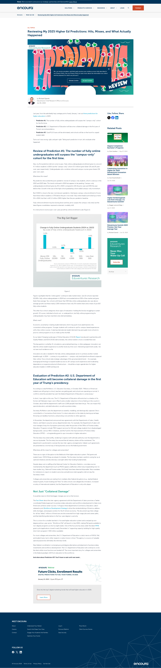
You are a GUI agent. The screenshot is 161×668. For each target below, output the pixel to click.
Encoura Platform (63, 629)
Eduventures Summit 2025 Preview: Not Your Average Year (117, 227)
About (112, 8)
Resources (101, 8)
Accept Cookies (87, 80)
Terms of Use (27, 663)
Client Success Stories (85, 629)
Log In (60, 626)
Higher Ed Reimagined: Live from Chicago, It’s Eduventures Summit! (116, 200)
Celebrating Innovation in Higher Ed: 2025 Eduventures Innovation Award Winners (117, 171)
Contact (138, 8)
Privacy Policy (37, 663)
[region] (81, 76)
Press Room (82, 626)
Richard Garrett (44, 98)
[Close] (109, 69)
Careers (14, 629)
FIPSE (97, 526)
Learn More (73, 2)
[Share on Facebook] (112, 117)
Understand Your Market (34, 626)
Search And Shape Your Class (35, 629)
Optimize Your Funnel (33, 636)
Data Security (62, 632)
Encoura (19, 15)
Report (78, 337)
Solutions (68, 8)
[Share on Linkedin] (116, 117)
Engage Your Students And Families (37, 632)
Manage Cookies (73, 80)
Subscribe (116, 262)
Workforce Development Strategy (55, 508)
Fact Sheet (39, 500)
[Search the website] (128, 8)
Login (122, 8)
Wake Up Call (30, 15)
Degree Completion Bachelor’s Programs (115, 147)
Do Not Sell (46, 663)
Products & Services (85, 8)
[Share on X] (109, 117)
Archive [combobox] (111, 271)
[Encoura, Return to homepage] (25, 8)
